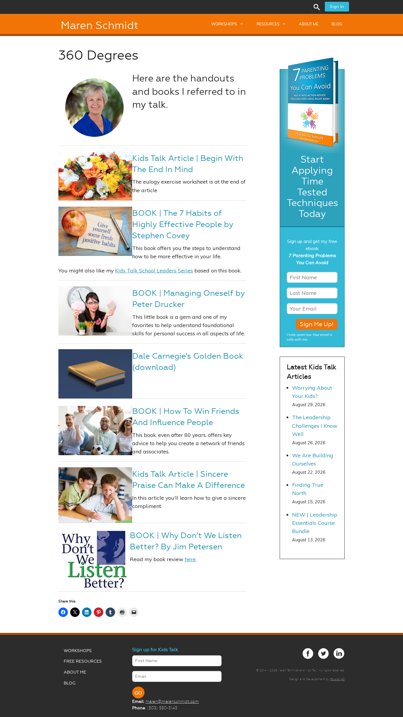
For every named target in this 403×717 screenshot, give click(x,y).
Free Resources (83, 661)
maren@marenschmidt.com (172, 701)
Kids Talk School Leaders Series (154, 270)
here (190, 559)
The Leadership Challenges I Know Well (314, 425)
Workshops (224, 24)
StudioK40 (337, 679)
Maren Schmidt (99, 25)
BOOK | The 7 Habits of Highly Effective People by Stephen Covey (182, 224)
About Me (308, 24)
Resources (268, 24)
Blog (337, 24)
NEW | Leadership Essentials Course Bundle (314, 522)
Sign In (337, 6)
